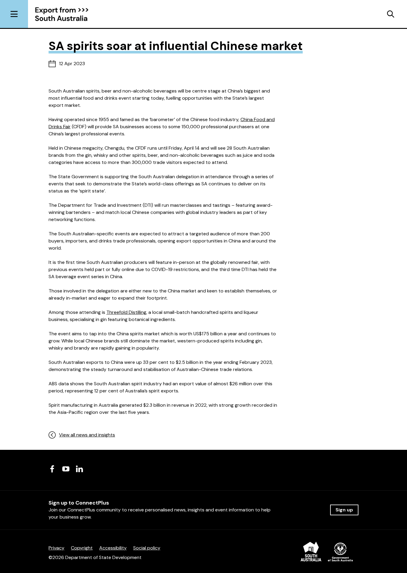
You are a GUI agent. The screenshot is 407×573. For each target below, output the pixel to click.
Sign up (344, 510)
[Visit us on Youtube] (65, 468)
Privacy (56, 548)
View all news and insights (87, 435)
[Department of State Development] (326, 552)
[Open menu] (14, 14)
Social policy (146, 548)
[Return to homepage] (66, 14)
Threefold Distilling (126, 312)
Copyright (82, 548)
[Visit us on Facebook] (52, 468)
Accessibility (113, 548)
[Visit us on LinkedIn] (79, 468)
